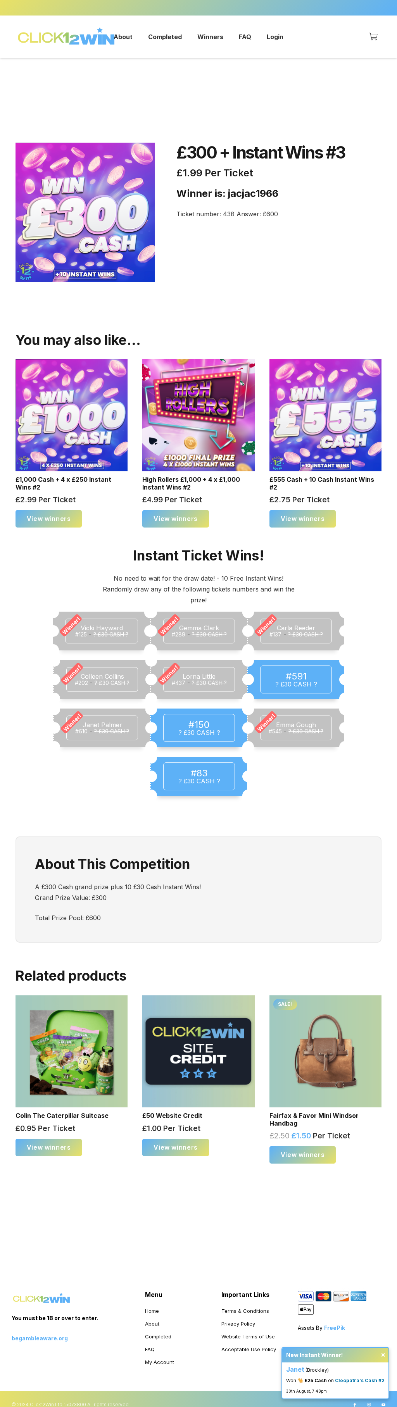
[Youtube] (383, 1405)
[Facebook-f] (355, 1405)
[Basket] (372, 37)
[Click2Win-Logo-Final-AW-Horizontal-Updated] (67, 36)
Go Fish (360, 1384)
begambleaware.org (40, 1338)
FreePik (334, 1327)
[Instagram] (369, 1405)
